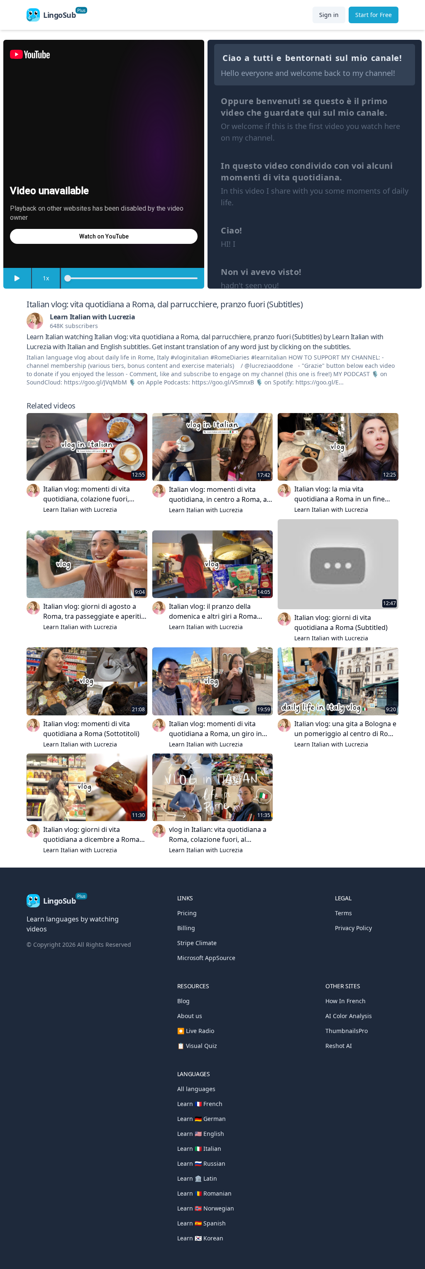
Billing (186, 928)
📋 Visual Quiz (197, 1046)
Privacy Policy (353, 928)
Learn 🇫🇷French (199, 1104)
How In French (345, 1001)
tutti (263, 57)
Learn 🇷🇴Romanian (204, 1193)
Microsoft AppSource (206, 958)
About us (189, 1016)
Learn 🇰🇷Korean (200, 1238)
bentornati (308, 57)
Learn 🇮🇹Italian (199, 1148)
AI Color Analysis (348, 1016)
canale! (386, 57)
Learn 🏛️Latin (197, 1178)
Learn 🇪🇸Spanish (201, 1223)
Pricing (187, 913)
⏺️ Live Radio (195, 1031)
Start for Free (373, 15)
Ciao (231, 57)
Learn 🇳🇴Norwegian (205, 1208)
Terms (343, 913)
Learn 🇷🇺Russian (201, 1163)
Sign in (329, 15)
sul (341, 57)
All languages (196, 1089)
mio (359, 57)
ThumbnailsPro (346, 1031)
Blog (183, 1001)
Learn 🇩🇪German (201, 1119)
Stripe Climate (197, 943)
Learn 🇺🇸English (200, 1134)
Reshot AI (338, 1046)
